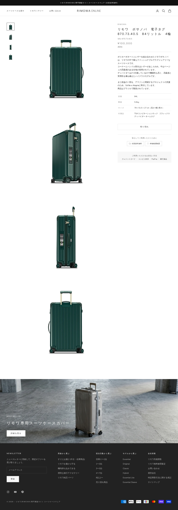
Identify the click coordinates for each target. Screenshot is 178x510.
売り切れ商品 (102, 482)
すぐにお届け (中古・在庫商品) (71, 459)
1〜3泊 (99, 464)
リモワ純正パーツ (65, 477)
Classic (126, 468)
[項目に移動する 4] (10, 57)
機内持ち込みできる (66, 468)
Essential (127, 459)
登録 (13, 479)
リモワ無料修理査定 (156, 464)
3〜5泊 (99, 468)
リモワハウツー (37, 11)
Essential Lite (128, 477)
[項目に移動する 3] (10, 47)
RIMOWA (122, 24)
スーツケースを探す (15, 11)
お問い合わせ (55, 11)
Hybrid (126, 473)
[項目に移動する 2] (10, 36)
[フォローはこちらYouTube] (15, 492)
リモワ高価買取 (155, 459)
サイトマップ (154, 482)
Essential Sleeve (130, 482)
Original (126, 464)
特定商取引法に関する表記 (159, 477)
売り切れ (144, 127)
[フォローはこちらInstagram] (8, 492)
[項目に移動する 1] (10, 26)
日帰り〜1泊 (101, 459)
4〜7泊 (99, 473)
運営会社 (152, 473)
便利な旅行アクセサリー (68, 473)
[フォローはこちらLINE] (22, 492)
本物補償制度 (155, 143)
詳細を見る (16, 433)
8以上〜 (99, 477)
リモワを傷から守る (66, 464)
